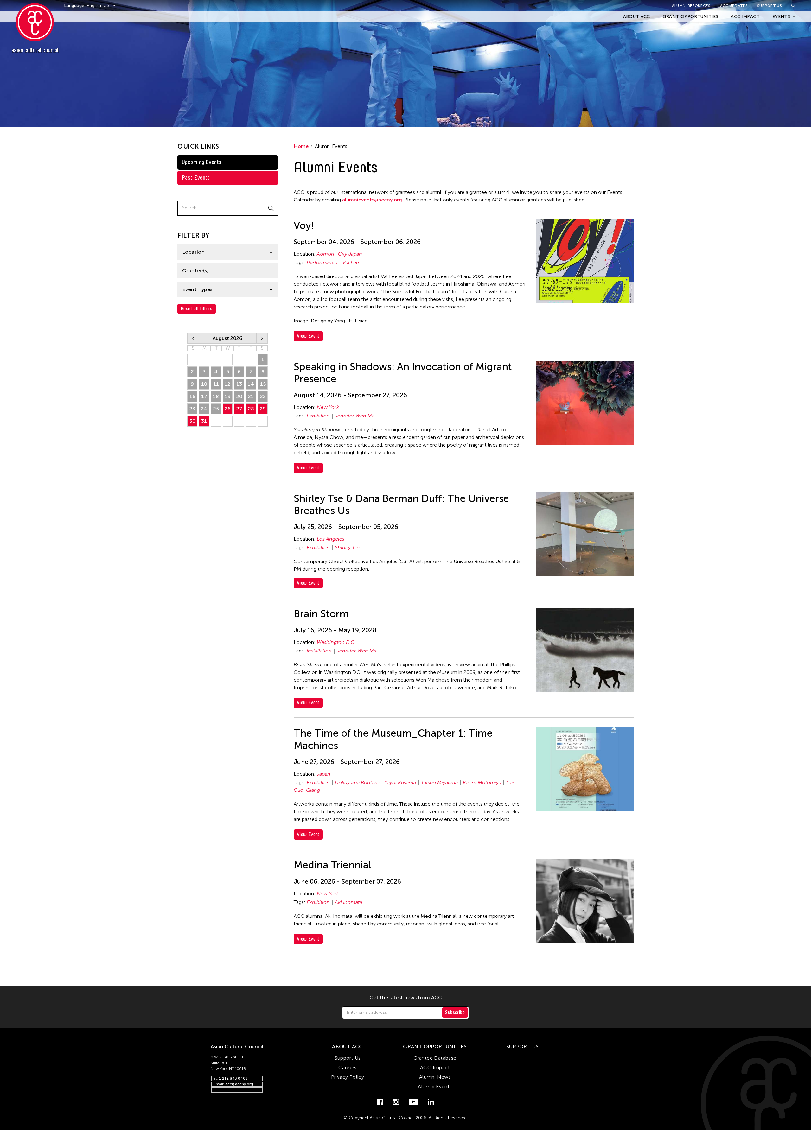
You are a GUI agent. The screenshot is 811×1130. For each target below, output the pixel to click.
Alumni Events (435, 1086)
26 (228, 409)
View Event (308, 336)
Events (781, 16)
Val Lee (350, 262)
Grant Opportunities (690, 16)
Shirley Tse (347, 547)
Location (193, 252)
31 (204, 421)
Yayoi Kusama (400, 782)
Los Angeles (330, 539)
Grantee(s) (195, 271)
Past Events (196, 177)
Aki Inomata (348, 902)
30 (192, 421)
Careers (347, 1067)
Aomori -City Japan (339, 254)
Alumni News (435, 1077)
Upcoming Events (202, 162)
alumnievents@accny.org (372, 200)
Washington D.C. (336, 642)
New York (328, 407)
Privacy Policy (347, 1077)
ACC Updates (734, 5)
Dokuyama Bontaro (357, 782)
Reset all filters (197, 309)
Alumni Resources (691, 5)
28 (251, 409)
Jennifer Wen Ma (354, 416)
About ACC (636, 16)
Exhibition (318, 416)
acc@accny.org (239, 1084)
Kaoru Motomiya (482, 782)
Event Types (197, 289)
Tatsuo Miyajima (439, 782)
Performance (322, 262)
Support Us (769, 5)
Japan (323, 774)
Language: (75, 5)
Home (301, 146)
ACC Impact (745, 16)
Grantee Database (434, 1058)
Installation (319, 651)
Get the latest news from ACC (405, 997)
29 (263, 409)
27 (239, 409)
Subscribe (455, 1012)
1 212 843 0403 (233, 1078)
